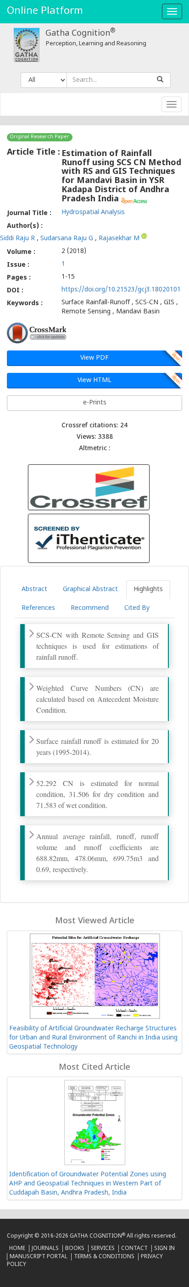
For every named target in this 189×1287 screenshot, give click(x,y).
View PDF (94, 358)
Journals (45, 1248)
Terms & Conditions (104, 1256)
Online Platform (45, 11)
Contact (134, 1248)
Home (17, 1248)
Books (74, 1248)
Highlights (148, 589)
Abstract (34, 589)
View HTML (94, 380)
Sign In (164, 1248)
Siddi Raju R (18, 238)
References (38, 608)
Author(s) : (25, 226)
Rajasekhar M (120, 238)
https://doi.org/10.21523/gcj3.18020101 (121, 289)
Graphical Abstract (90, 589)
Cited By (137, 608)
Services (103, 1248)
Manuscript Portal (38, 1256)
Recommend (90, 608)
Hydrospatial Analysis (93, 212)
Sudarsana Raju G (67, 238)
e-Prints (94, 402)
